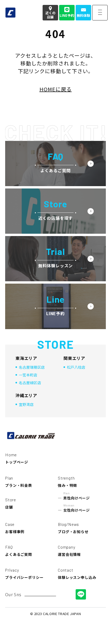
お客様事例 (14, 528)
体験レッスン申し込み (77, 573)
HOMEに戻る (55, 89)
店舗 (10, 503)
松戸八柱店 (76, 367)
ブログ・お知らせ (73, 528)
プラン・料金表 (18, 481)
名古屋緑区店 (30, 382)
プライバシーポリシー (24, 573)
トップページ (16, 458)
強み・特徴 (67, 481)
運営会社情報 (69, 550)
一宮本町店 (28, 374)
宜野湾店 (26, 404)
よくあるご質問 (18, 550)
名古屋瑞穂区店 (32, 367)
